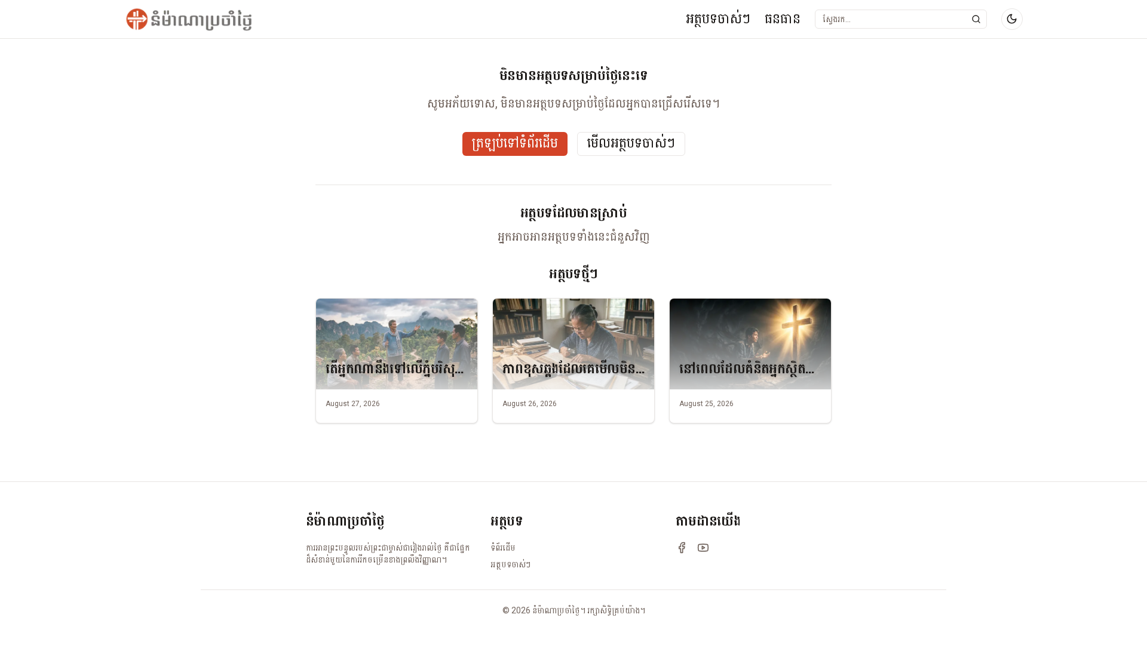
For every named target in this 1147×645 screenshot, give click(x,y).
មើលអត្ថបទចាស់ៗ (631, 143)
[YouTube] (703, 548)
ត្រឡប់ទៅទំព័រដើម (515, 143)
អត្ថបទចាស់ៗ (718, 19)
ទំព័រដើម (503, 547)
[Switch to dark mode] (1012, 19)
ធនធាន (783, 19)
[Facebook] (682, 548)
